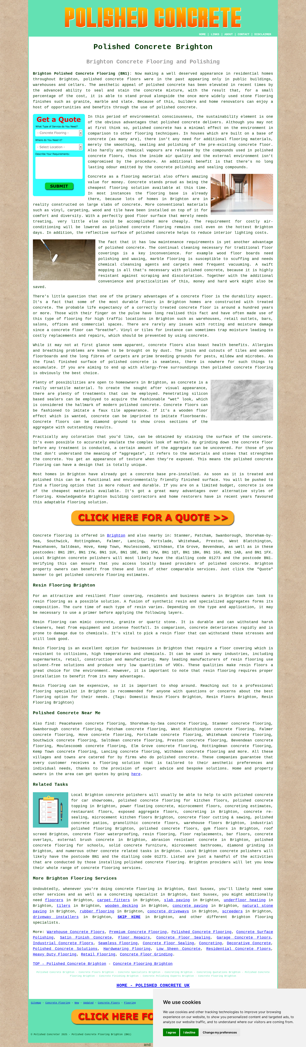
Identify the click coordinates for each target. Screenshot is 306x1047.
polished (222, 367)
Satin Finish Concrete (86, 938)
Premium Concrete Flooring (138, 932)
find (49, 724)
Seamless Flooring (118, 943)
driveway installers (56, 917)
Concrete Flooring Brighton (143, 964)
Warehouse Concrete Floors (75, 932)
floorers (54, 900)
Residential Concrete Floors (238, 949)
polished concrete (103, 79)
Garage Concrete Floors (244, 938)
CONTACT (243, 34)
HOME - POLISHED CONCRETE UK (153, 985)
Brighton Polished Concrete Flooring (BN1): (82, 74)
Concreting (210, 943)
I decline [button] (189, 1032)
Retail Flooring (98, 954)
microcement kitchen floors (122, 817)
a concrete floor (65, 330)
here (136, 774)
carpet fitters (113, 900)
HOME (202, 34)
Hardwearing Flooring (127, 949)
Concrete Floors (109, 1002)
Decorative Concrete (249, 943)
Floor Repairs (134, 938)
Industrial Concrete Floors (63, 943)
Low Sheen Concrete (178, 949)
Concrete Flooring (57, 1002)
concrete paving (190, 906)
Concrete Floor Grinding (146, 954)
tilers (63, 906)
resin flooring (219, 671)
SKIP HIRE (129, 917)
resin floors (253, 665)
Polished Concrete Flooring (201, 932)
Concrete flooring (52, 535)
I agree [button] (171, 1032)
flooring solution (120, 763)
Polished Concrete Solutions (65, 949)
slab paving (177, 900)
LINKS (215, 34)
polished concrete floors (168, 829)
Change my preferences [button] (220, 1032)
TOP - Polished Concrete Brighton (69, 964)
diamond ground (110, 422)
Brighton (116, 535)
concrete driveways (168, 911)
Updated (88, 1002)
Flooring (130, 1002)
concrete (239, 564)
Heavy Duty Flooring (54, 954)
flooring (118, 188)
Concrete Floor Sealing (183, 938)
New (77, 1002)
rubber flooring (97, 911)
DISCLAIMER (262, 34)
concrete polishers (89, 558)
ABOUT (228, 34)
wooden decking (121, 906)
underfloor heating (245, 900)
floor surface (151, 216)
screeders (232, 911)
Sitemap (36, 1002)
